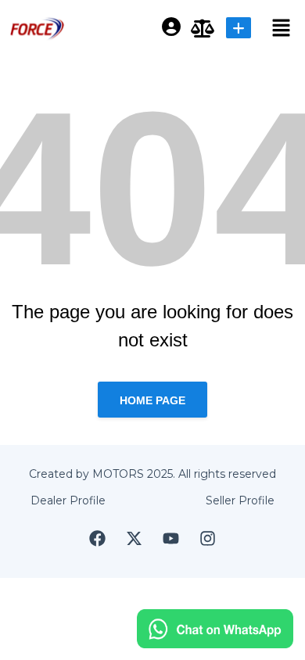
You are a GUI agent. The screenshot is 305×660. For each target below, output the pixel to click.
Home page (152, 400)
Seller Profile (240, 500)
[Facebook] (97, 538)
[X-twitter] (134, 538)
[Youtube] (171, 538)
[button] (274, 27)
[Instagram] (208, 538)
